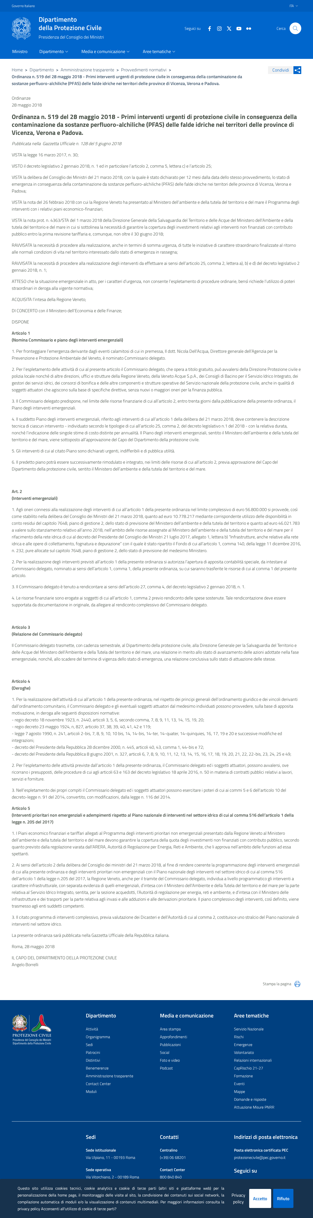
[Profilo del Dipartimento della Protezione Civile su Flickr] (247, 28)
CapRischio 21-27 (248, 1068)
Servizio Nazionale (249, 1029)
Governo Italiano (23, 5)
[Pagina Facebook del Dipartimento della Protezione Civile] (207, 28)
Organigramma (98, 1037)
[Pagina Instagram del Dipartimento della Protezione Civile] (217, 28)
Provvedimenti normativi (144, 69)
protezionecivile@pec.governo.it (260, 1157)
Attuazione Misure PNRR (254, 1107)
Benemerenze (97, 1068)
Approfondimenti (173, 1037)
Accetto (260, 1198)
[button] (295, 28)
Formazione (243, 1076)
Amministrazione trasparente (87, 69)
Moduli (91, 1091)
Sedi (89, 1044)
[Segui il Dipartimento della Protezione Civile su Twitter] (227, 28)
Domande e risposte (250, 1099)
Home (17, 69)
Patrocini (93, 1052)
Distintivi (93, 1060)
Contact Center (98, 1084)
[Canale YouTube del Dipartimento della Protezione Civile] (237, 28)
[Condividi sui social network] (297, 70)
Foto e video (170, 1060)
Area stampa (170, 1029)
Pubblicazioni (170, 1044)
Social (164, 1052)
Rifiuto (283, 1198)
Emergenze (243, 1044)
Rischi (239, 1037)
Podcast (166, 1068)
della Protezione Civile (70, 23)
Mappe (239, 1091)
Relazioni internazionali (253, 1060)
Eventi (239, 1084)
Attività (92, 1029)
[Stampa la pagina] (297, 984)
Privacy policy (238, 1198)
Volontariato (244, 1052)
